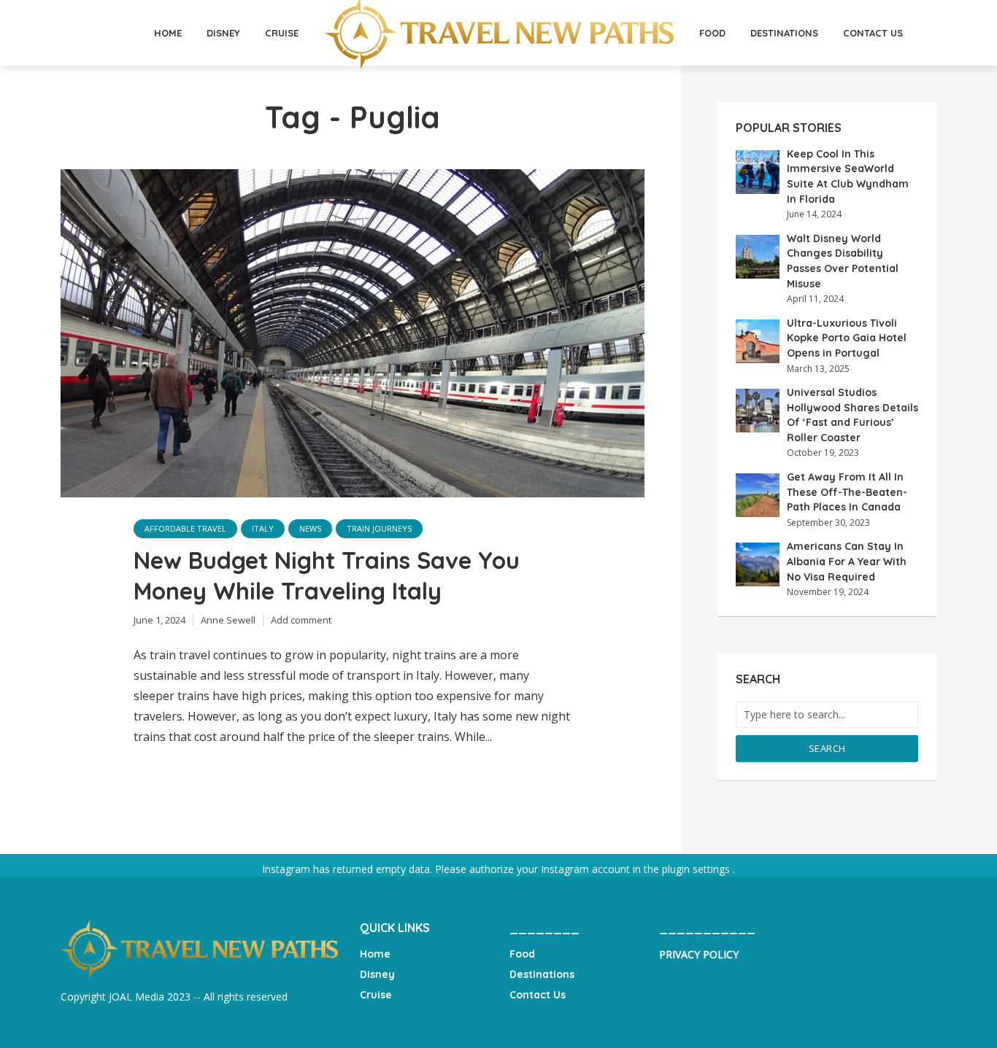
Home (168, 33)
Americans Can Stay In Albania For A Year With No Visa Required (846, 561)
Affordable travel (185, 528)
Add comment (301, 619)
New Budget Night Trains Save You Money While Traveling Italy (327, 575)
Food (712, 33)
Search (827, 748)
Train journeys (379, 528)
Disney (223, 33)
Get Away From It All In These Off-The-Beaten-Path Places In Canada (847, 491)
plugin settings (697, 869)
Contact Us (873, 33)
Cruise (282, 33)
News (310, 528)
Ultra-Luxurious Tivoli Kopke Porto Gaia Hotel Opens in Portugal (846, 338)
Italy (263, 528)
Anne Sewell (228, 619)
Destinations (784, 33)
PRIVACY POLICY (699, 954)
